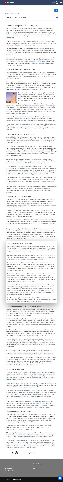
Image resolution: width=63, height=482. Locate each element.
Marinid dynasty (48, 361)
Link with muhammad (38, 63)
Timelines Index (9, 468)
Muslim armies (17, 34)
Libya (42, 416)
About (34, 468)
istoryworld (10, 2)
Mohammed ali (34, 378)
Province (40, 376)
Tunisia (19, 436)
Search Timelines (10, 471)
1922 (33, 401)
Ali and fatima (35, 141)
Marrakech (30, 229)
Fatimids (40, 126)
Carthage (52, 106)
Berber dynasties (28, 309)
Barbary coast (40, 299)
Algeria (41, 442)
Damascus (16, 120)
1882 (17, 390)
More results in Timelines (12, 13)
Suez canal (32, 387)
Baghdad (23, 120)
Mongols (8, 32)
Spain (25, 113)
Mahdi (41, 250)
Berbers (24, 199)
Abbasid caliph (27, 172)
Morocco (26, 436)
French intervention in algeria (29, 343)
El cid (31, 281)
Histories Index (37, 464)
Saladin (23, 168)
